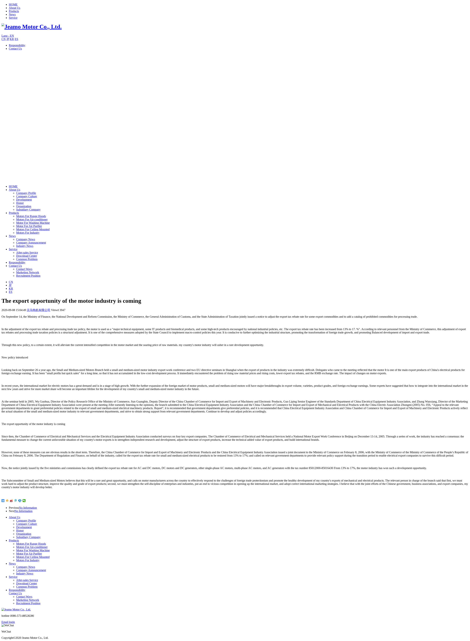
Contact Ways (24, 269)
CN (3, 39)
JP (7, 39)
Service (13, 17)
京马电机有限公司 (38, 310)
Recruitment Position (28, 275)
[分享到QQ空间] (7, 500)
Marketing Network (27, 272)
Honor (20, 202)
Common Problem (26, 259)
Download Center (26, 255)
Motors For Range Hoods (31, 216)
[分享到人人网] (19, 500)
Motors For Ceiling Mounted (33, 229)
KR (12, 39)
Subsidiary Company (28, 209)
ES (16, 39)
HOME (13, 4)
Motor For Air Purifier (29, 226)
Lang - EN (7, 35)
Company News (25, 239)
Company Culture (26, 196)
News (12, 14)
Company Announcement (31, 242)
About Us (14, 7)
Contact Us (15, 48)
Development (24, 199)
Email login (8, 622)
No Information (28, 507)
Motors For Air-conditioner (32, 219)
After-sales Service (27, 252)
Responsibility (17, 45)
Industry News (24, 245)
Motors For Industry (27, 232)
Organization (23, 206)
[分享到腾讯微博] (15, 500)
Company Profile (26, 193)
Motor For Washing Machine (33, 222)
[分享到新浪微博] (11, 500)
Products (14, 11)
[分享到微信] (24, 500)
